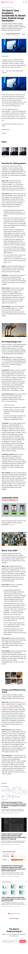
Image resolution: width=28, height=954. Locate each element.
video (24, 190)
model (9, 169)
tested (23, 702)
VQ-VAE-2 (22, 570)
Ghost (17, 918)
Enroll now (12, 524)
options (9, 262)
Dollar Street (5, 706)
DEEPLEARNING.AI (10, 500)
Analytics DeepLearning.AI (13, 33)
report (3, 361)
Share (23, 34)
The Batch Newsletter (7, 7)
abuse (17, 308)
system (14, 184)
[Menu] (26, 2)
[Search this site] (24, 2)
